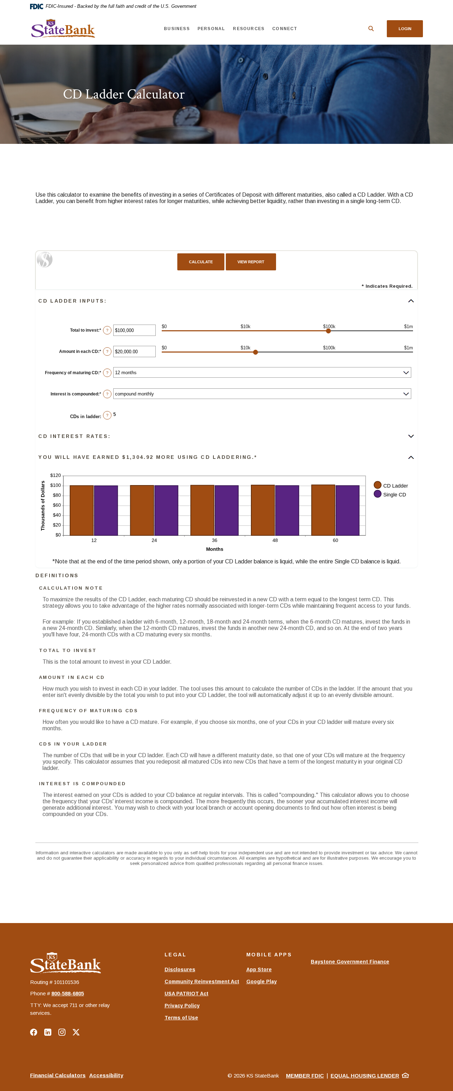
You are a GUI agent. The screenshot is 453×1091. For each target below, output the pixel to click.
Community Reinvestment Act (202, 981)
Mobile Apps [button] (269, 954)
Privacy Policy (182, 1005)
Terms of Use (181, 1017)
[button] (226, 300)
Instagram (61, 1032)
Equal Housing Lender (365, 1076)
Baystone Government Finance (350, 965)
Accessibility (106, 1075)
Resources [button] (248, 28)
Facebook (33, 1032)
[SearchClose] (371, 29)
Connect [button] (284, 28)
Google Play (261, 981)
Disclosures (180, 969)
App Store (259, 969)
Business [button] (177, 28)
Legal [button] (176, 954)
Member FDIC (305, 1076)
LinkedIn (47, 1032)
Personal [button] (211, 28)
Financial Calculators (58, 1075)
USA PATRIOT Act (186, 993)
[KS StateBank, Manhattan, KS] (62, 28)
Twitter (76, 1032)
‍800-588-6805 (67, 993)
